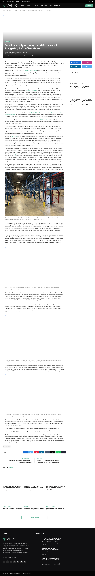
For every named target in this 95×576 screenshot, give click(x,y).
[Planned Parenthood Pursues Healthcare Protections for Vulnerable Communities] (34, 476)
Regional (7, 41)
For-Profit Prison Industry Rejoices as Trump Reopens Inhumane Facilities (75, 85)
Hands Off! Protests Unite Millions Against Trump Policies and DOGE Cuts (75, 102)
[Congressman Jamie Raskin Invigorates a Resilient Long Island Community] (87, 79)
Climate (4, 506)
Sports (53, 506)
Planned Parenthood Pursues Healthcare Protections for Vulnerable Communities (33, 487)
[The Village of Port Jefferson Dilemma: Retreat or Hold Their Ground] (12, 499)
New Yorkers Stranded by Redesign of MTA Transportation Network (55, 487)
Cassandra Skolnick (22, 52)
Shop (51, 5)
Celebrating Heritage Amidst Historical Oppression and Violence (34, 509)
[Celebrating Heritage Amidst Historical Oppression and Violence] (34, 499)
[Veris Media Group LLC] (9, 5)
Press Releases (26, 1)
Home (22, 5)
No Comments (28, 55)
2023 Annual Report (45, 119)
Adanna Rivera (13, 52)
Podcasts (36, 5)
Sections (28, 5)
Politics (48, 484)
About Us (18, 1)
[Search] (87, 1)
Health (4, 484)
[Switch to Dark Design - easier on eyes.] (90, 1)
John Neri (13, 53)
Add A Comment (34, 517)
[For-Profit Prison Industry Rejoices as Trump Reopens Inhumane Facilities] (75, 79)
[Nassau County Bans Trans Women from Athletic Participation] (56, 499)
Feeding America (16, 154)
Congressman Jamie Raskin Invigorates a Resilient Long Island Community (86, 86)
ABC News (14, 136)
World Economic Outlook (31, 70)
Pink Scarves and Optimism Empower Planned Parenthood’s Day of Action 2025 (12, 487)
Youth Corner (44, 5)
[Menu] (3, 1)
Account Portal (10, 1)
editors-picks (6, 446)
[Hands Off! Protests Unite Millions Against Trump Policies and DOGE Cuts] (75, 94)
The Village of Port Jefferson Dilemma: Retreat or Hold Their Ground (12, 509)
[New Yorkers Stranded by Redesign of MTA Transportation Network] (56, 476)
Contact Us (57, 5)
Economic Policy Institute (31, 90)
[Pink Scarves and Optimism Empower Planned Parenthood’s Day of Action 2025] (12, 476)
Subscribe (89, 5)
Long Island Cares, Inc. (15, 130)
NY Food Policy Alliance (37, 112)
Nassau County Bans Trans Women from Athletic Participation (55, 509)
